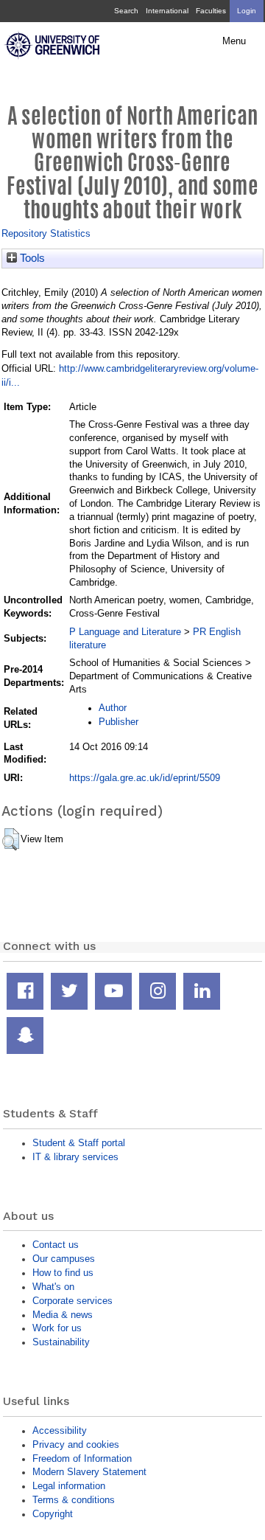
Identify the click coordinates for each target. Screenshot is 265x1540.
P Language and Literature (125, 631)
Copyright (52, 1513)
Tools (31, 258)
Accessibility (59, 1430)
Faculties (211, 11)
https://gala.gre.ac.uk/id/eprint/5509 (144, 777)
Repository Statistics (46, 233)
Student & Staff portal (78, 1142)
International (167, 11)
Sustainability (61, 1342)
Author (113, 707)
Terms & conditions (73, 1499)
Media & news (62, 1314)
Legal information (68, 1485)
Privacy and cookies (75, 1444)
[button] (10, 839)
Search (126, 11)
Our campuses (63, 1258)
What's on (53, 1286)
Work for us (57, 1327)
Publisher (118, 721)
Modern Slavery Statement (89, 1471)
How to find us (62, 1272)
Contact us (55, 1244)
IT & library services (75, 1156)
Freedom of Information (82, 1458)
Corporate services (72, 1300)
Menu (234, 41)
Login (246, 11)
